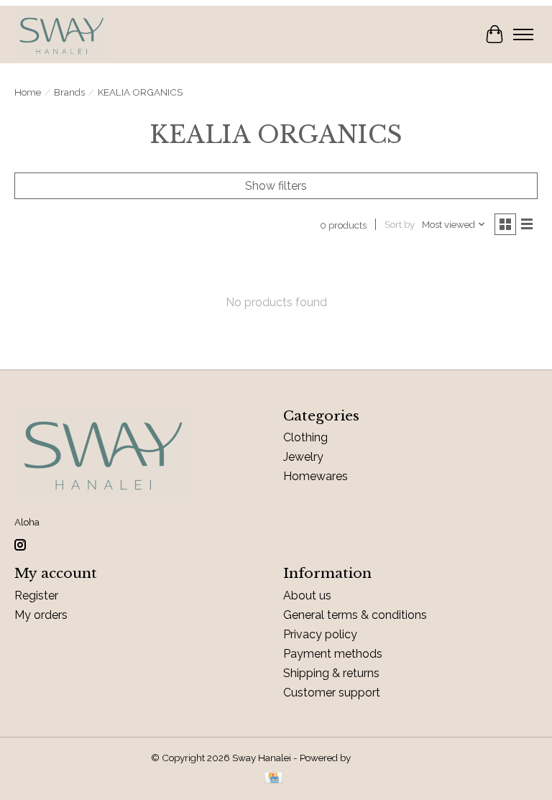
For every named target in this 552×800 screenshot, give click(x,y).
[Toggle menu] (523, 34)
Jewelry (303, 457)
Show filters (276, 186)
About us (307, 595)
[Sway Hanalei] (61, 34)
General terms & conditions (355, 615)
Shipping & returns (331, 673)
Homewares (315, 476)
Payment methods (332, 654)
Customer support (331, 692)
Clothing (305, 437)
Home (27, 92)
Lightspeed (377, 757)
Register (36, 595)
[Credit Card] (273, 779)
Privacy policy (320, 634)
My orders (41, 615)
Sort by (400, 224)
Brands (69, 92)
